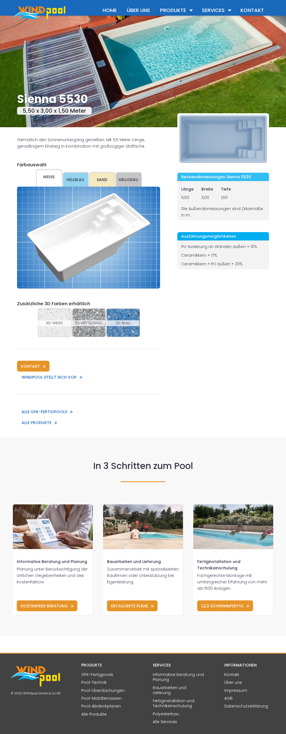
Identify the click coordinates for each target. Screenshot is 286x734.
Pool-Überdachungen (103, 690)
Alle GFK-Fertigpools (44, 412)
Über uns (138, 10)
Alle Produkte (36, 422)
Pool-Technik (94, 682)
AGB (228, 698)
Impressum (235, 690)
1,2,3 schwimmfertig (222, 606)
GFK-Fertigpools (97, 674)
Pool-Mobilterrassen (101, 698)
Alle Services (165, 722)
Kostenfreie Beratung (44, 606)
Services (213, 10)
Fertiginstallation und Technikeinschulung (173, 703)
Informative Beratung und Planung (52, 561)
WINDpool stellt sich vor (49, 377)
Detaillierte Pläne (129, 606)
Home (110, 10)
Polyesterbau (166, 714)
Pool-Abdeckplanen (101, 706)
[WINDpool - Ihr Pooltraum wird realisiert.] (39, 12)
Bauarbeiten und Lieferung (134, 561)
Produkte (173, 10)
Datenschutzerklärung (246, 706)
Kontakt (252, 10)
